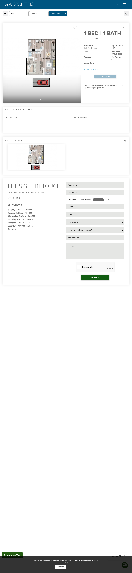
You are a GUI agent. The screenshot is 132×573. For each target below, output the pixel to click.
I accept (60, 567)
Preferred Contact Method (79, 199)
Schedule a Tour (12, 555)
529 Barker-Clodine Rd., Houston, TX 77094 (26, 193)
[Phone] (117, 4)
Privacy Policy (72, 567)
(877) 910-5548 (14, 198)
